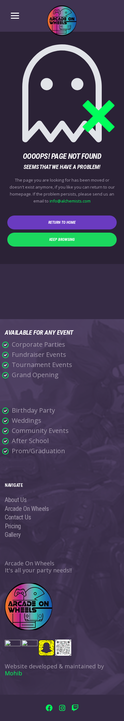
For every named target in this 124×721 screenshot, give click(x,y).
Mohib (13, 673)
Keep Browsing (62, 239)
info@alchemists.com (70, 201)
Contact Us (18, 517)
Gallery (13, 534)
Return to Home (62, 222)
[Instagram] (62, 709)
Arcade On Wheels (27, 508)
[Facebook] (49, 709)
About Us (16, 500)
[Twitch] (75, 709)
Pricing (13, 526)
